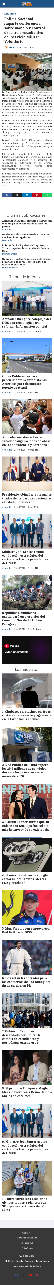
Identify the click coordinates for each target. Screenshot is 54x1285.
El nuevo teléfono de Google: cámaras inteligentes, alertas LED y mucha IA (25, 879)
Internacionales (9, 253)
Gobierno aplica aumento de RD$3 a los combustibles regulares (25, 236)
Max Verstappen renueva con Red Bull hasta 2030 (26, 930)
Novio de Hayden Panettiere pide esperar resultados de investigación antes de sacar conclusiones (27, 262)
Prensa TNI (15, 47)
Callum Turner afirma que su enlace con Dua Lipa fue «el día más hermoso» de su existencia (25, 825)
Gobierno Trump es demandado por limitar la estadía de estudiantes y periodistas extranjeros (21, 1037)
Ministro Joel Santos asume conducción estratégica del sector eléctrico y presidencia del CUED (25, 557)
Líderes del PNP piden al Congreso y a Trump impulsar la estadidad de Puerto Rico (25, 248)
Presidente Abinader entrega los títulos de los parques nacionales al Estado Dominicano (27, 498)
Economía (7, 240)
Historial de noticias (27, 1237)
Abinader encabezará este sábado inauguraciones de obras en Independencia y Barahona (26, 441)
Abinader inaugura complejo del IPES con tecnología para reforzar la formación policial (27, 223)
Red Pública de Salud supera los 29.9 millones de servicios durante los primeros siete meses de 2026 (25, 770)
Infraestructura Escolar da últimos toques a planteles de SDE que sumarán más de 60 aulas (24, 1204)
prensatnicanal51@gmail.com (27, 1266)
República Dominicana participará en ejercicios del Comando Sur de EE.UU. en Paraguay (23, 618)
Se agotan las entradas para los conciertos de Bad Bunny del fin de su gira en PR (26, 982)
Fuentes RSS (27, 1242)
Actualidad (10, 13)
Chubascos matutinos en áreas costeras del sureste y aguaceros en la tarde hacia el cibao (27, 715)
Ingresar (28, 1248)
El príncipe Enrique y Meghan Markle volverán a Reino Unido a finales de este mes (27, 1092)
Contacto (27, 1232)
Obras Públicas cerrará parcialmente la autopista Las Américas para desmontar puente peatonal (24, 382)
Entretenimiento (10, 267)
